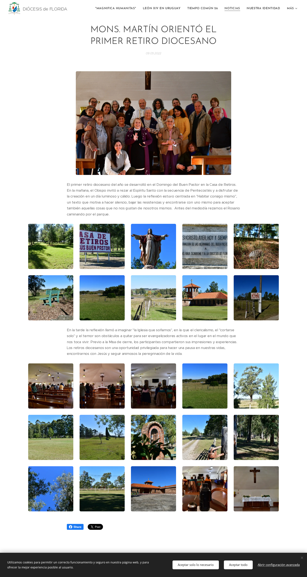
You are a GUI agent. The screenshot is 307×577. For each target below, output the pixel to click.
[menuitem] (117, 8)
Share (77, 527)
